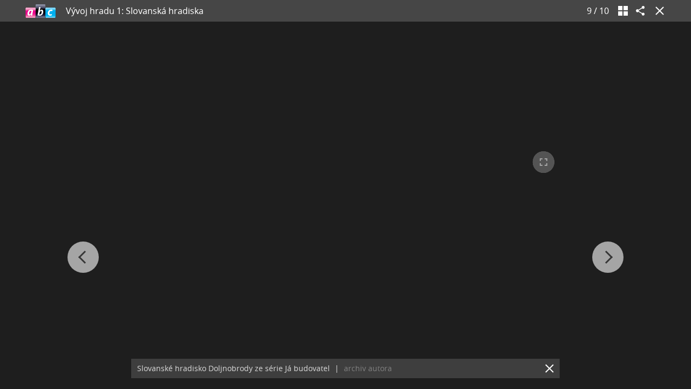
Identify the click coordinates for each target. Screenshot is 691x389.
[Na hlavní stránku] (40, 10)
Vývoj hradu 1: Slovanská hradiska (135, 11)
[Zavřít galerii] (657, 10)
